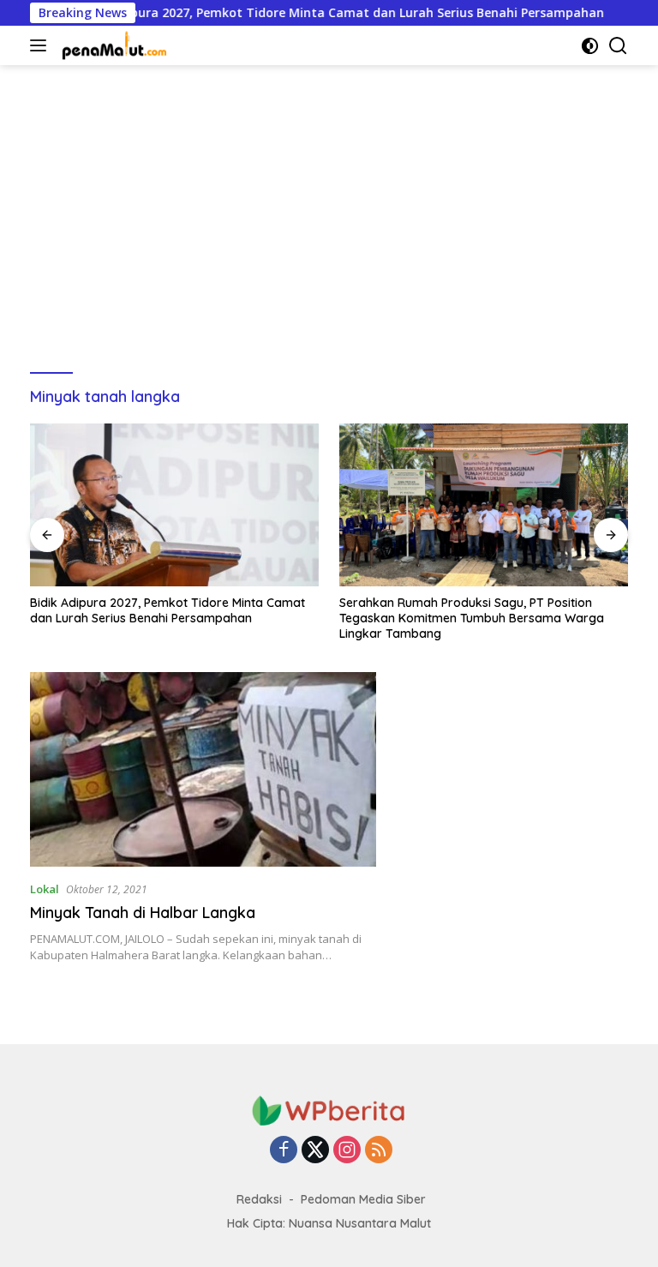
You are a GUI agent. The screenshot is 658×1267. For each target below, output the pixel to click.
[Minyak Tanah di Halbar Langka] (203, 769)
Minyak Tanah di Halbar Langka (142, 912)
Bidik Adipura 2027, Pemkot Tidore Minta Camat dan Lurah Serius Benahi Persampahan (309, 13)
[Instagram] (347, 1151)
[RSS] (378, 1151)
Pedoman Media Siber (363, 1199)
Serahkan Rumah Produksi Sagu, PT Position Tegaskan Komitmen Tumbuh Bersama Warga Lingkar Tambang (471, 618)
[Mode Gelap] (590, 46)
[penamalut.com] (113, 45)
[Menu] (41, 45)
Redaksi (259, 1199)
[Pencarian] (618, 46)
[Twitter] (315, 1151)
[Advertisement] (329, 211)
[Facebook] (283, 1151)
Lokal (44, 889)
